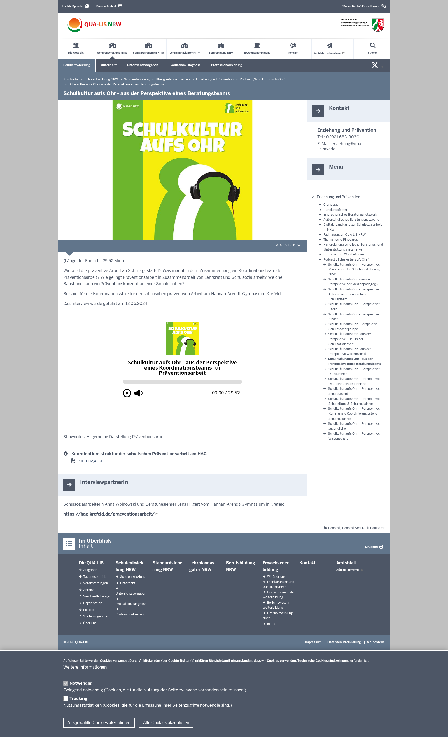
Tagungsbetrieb (94, 577)
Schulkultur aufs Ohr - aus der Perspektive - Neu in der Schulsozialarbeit (349, 339)
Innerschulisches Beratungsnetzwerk (350, 215)
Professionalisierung (226, 65)
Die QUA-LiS (91, 563)
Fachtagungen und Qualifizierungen (278, 584)
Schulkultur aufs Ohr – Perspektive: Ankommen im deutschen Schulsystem (354, 294)
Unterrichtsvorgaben (142, 65)
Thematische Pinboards (340, 240)
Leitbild (88, 610)
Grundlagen (331, 205)
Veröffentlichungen (96, 596)
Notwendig (80, 683)
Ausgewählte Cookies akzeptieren (98, 722)
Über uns (89, 623)
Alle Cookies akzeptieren (166, 722)
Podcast (334, 528)
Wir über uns (275, 577)
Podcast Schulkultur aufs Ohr (363, 528)
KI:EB (270, 624)
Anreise (88, 590)
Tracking (78, 698)
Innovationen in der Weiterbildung (279, 594)
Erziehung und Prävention (338, 196)
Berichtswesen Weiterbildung (276, 605)
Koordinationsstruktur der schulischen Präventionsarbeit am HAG (139, 453)
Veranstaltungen (95, 583)
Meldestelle (376, 642)
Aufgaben (89, 570)
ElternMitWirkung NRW (278, 615)
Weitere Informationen (85, 667)
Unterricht (109, 65)
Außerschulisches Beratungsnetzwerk (351, 220)
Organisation (92, 603)
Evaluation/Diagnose (185, 65)
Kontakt (307, 563)
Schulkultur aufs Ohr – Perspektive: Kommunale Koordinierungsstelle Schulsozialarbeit (354, 414)
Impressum (313, 642)
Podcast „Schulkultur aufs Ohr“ (346, 260)
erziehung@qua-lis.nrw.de (340, 146)
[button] (364, 6)
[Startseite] (94, 25)
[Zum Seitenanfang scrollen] (437, 727)
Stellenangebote (95, 616)
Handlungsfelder (335, 210)
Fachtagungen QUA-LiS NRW (344, 235)
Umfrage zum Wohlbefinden (343, 254)
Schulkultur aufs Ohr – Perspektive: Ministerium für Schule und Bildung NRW (354, 269)
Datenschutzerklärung (344, 642)
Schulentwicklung (76, 65)
